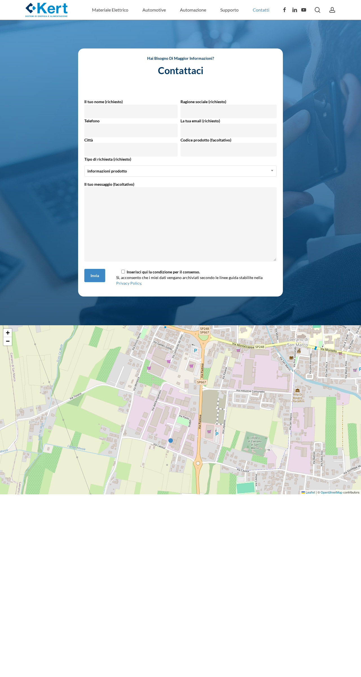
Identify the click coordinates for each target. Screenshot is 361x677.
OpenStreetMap (331, 492)
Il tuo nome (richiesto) (103, 101)
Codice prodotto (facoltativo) (205, 140)
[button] (172, 441)
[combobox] (180, 171)
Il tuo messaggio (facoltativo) (109, 184)
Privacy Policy (128, 283)
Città (88, 140)
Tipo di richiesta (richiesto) (107, 165)
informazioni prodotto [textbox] (107, 171)
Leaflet (310, 492)
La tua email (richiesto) (200, 120)
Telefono (92, 120)
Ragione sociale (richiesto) (203, 101)
